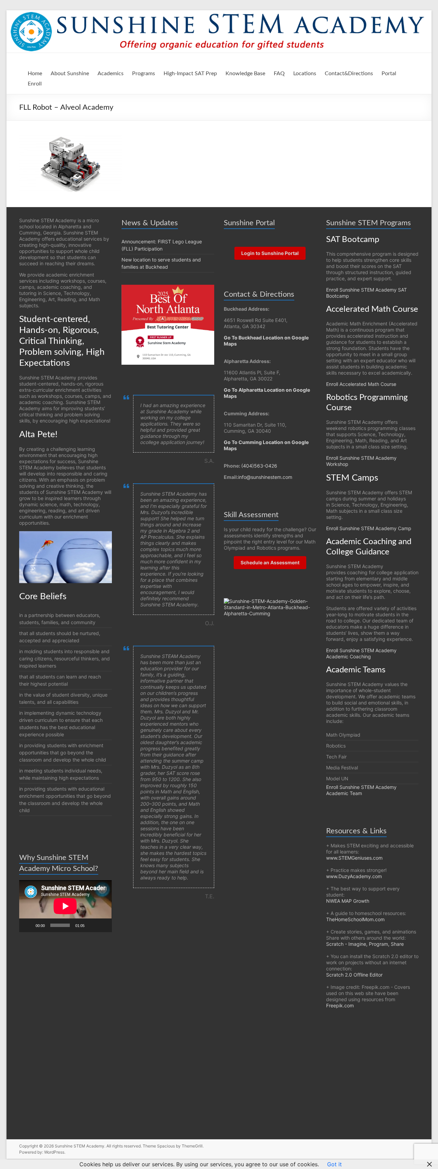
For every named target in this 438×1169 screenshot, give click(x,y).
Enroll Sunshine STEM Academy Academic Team (361, 790)
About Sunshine (70, 73)
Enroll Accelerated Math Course (361, 384)
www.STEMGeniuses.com (354, 858)
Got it (334, 1164)
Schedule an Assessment (270, 562)
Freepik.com (340, 1005)
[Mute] (92, 925)
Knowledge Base (245, 73)
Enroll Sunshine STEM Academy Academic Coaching (361, 653)
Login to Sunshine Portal (270, 253)
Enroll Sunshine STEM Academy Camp (368, 528)
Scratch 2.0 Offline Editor (354, 975)
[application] (65, 906)
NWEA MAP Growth (347, 901)
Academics (111, 73)
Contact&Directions (349, 73)
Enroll (35, 83)
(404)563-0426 (259, 466)
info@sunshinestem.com (265, 477)
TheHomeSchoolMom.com (355, 919)
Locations (304, 73)
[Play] (28, 925)
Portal (389, 73)
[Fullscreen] (103, 925)
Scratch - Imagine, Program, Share (365, 944)
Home (35, 73)
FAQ (279, 73)
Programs (143, 73)
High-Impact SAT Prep (190, 73)
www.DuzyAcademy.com (354, 876)
